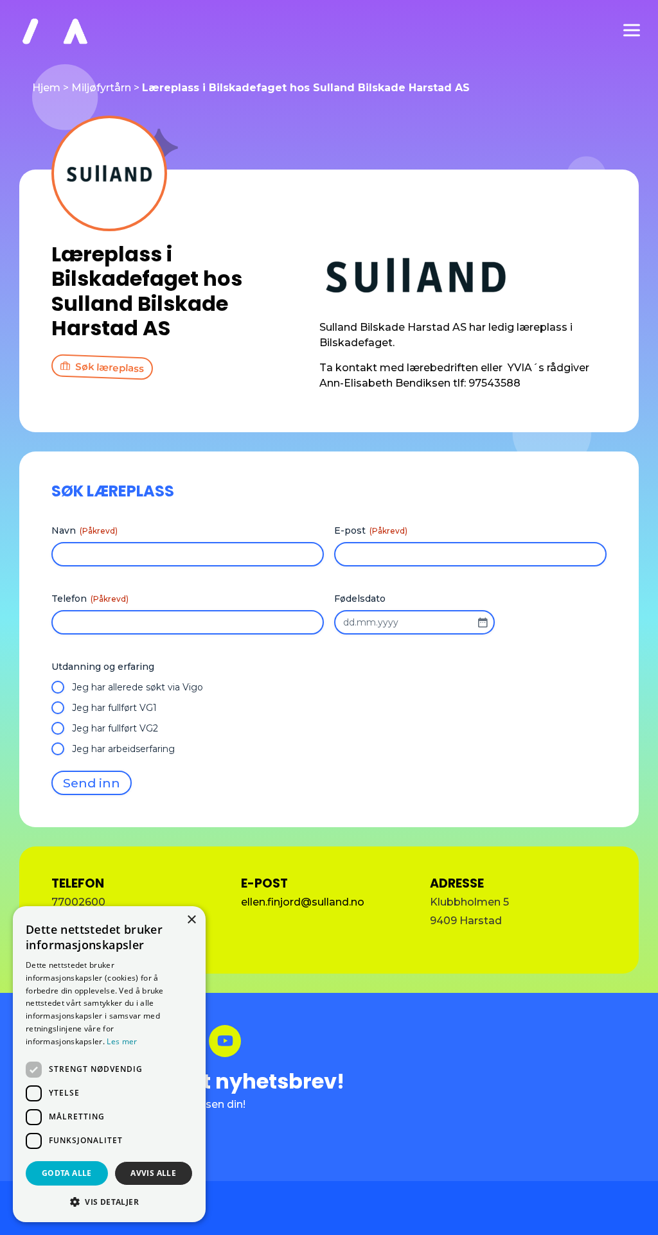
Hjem (46, 88)
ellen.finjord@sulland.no (302, 902)
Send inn (91, 783)
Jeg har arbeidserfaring (123, 749)
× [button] (191, 920)
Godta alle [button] (67, 1173)
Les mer (122, 1041)
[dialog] (109, 1064)
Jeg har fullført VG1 (114, 708)
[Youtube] (225, 1041)
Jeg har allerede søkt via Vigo (137, 687)
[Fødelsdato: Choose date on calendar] (483, 622)
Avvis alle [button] (153, 1173)
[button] (109, 1201)
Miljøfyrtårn (101, 88)
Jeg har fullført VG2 (115, 728)
